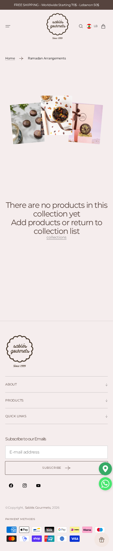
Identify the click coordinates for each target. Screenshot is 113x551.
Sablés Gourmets (38, 507)
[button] (8, 26)
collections (56, 237)
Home (10, 58)
